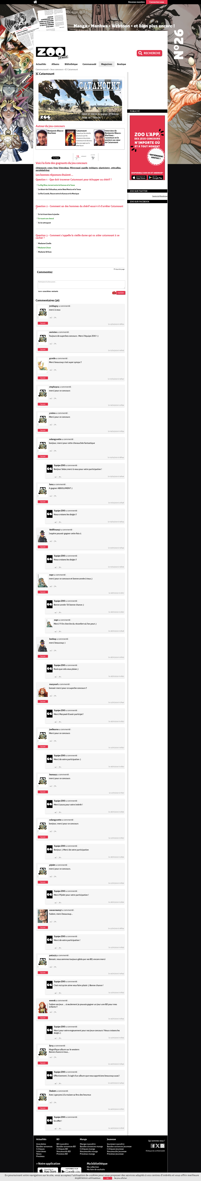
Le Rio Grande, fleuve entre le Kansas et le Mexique (58, 194)
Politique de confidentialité (155, 1151)
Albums (55, 64)
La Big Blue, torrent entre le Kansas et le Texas (56, 185)
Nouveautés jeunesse (116, 1151)
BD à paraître (62, 1144)
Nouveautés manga (89, 1151)
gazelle (84, 168)
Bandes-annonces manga (91, 1146)
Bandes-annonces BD (66, 1146)
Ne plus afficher (120, 1178)
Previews (40, 1156)
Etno (55, 168)
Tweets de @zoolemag (159, 196)
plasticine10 (104, 168)
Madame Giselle (44, 243)
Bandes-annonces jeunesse (119, 1146)
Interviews (41, 1151)
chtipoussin (41, 168)
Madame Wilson (45, 252)
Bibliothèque (71, 64)
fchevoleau (64, 168)
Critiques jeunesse (115, 1149)
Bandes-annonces (44, 1146)
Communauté (89, 64)
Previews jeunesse (115, 1154)
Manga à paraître (88, 1144)
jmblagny (93, 168)
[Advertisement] (100, 38)
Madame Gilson (44, 248)
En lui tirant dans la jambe (48, 214)
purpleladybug (42, 170)
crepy (50, 168)
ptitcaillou (116, 168)
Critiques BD (62, 1149)
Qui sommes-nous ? (156, 1141)
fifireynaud (75, 168)
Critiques (40, 1149)
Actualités (41, 64)
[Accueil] (37, 2)
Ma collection (93, 1167)
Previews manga (87, 1154)
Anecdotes (41, 1144)
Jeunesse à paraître (115, 1144)
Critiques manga (87, 1149)
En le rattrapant (44, 223)
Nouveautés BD (63, 1151)
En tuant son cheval (46, 219)
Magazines (106, 64)
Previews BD (62, 1154)
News (38, 1154)
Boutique (121, 64)
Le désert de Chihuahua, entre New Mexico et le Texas (59, 189)
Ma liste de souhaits (96, 1169)
